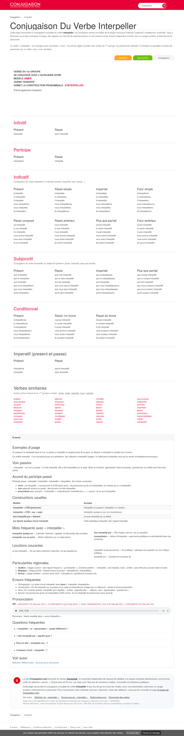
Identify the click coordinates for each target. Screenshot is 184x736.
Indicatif (21, 177)
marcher (89, 393)
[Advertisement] (135, 90)
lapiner (58, 407)
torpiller (58, 418)
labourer (58, 398)
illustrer (99, 410)
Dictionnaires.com (98, 697)
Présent (19, 130)
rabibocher (142, 401)
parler (67, 393)
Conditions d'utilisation (42, 727)
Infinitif (20, 122)
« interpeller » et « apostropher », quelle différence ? (42, 628)
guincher (141, 404)
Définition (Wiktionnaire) (23, 662)
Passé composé (24, 221)
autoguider (142, 421)
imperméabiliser (144, 416)
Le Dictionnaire (61, 727)
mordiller (100, 398)
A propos (14, 727)
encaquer (18, 416)
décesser (59, 410)
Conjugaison (15, 17)
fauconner (18, 418)
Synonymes (142, 57)
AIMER (28, 78)
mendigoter (60, 416)
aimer (61, 393)
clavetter (100, 413)
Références (25, 727)
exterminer (60, 404)
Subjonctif (23, 258)
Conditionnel (26, 308)
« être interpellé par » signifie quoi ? (34, 635)
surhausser (142, 413)
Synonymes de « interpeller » (74, 697)
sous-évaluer (19, 401)
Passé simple (63, 189)
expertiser (141, 407)
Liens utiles (88, 727)
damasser (59, 401)
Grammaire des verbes (119, 697)
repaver (99, 421)
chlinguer (18, 410)
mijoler (140, 418)
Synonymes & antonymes (47, 662)
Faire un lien (75, 727)
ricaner (99, 404)
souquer (17, 404)
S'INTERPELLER (74, 85)
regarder (75, 393)
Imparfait (102, 189)
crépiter (17, 398)
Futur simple (145, 189)
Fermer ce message (151, 732)
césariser (100, 416)
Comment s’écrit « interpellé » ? (31, 650)
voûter (99, 418)
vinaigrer (59, 413)
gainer (140, 410)
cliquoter (100, 401)
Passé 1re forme (65, 316)
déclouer (18, 407)
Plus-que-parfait (106, 221)
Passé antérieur (65, 221)
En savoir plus (133, 732)
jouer (82, 393)
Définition (123, 57)
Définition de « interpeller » (47, 697)
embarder (18, 421)
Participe (22, 150)
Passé (59, 130)
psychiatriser (19, 413)
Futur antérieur (146, 221)
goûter (58, 421)
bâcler (99, 407)
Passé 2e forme (106, 316)
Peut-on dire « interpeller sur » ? (32, 642)
